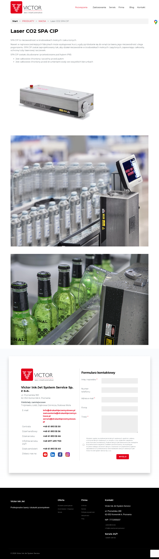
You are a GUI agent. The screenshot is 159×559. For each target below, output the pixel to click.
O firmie (83, 505)
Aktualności (85, 515)
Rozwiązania (81, 7)
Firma (121, 7)
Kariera (83, 509)
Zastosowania (99, 7)
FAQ (82, 519)
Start (15, 21)
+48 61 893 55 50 (110, 525)
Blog (131, 7)
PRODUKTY (28, 21)
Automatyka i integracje (66, 509)
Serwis (112, 7)
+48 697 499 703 (110, 538)
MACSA (42, 21)
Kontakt (141, 7)
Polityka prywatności (88, 512)
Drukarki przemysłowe (65, 505)
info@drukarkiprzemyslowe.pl (59, 410)
